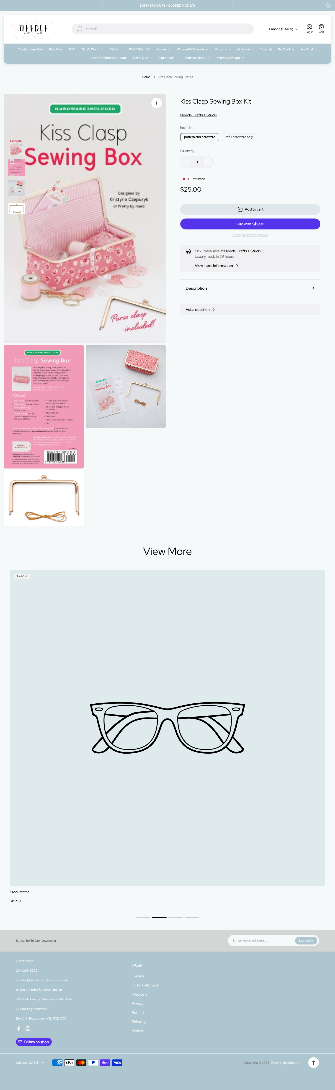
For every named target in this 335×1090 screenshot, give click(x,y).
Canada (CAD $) (281, 29)
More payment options (250, 235)
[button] (143, 917)
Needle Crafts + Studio (198, 115)
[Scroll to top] (313, 1062)
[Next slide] (233, 5)
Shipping (139, 1021)
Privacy (137, 1003)
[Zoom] (156, 103)
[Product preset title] (167, 728)
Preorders (139, 994)
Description (196, 288)
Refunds (138, 1012)
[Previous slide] (102, 5)
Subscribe (306, 941)
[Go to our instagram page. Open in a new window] (28, 1028)
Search (137, 1030)
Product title (19, 892)
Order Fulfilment (145, 985)
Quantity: (187, 150)
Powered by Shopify (285, 1063)
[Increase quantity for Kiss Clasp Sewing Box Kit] (208, 162)
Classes (138, 976)
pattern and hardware (199, 137)
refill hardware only (239, 137)
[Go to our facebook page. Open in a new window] (18, 1028)
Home (146, 77)
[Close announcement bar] (328, 5)
